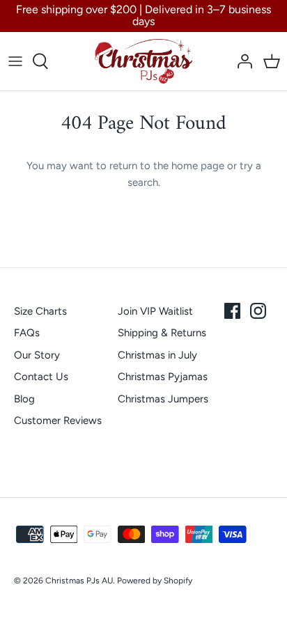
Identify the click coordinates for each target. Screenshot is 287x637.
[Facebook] (232, 311)
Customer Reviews (58, 420)
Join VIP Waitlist (155, 311)
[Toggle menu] (15, 61)
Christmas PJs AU (79, 580)
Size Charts (40, 311)
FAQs (27, 333)
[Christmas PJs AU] (143, 61)
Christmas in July (157, 355)
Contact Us (41, 376)
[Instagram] (258, 311)
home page (197, 165)
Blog (24, 399)
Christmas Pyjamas (163, 376)
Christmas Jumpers (163, 399)
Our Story (37, 355)
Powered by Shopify (154, 580)
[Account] (241, 61)
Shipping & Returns (162, 333)
